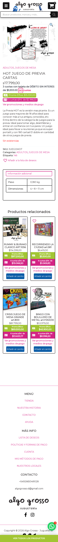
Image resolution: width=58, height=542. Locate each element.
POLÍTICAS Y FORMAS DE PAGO (29, 444)
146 (15, 155)
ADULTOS (8, 67)
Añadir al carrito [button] (15, 276)
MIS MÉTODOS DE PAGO (29, 458)
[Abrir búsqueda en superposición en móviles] (29, 14)
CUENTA (29, 451)
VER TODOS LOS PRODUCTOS (29, 538)
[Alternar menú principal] (6, 5)
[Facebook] (26, 515)
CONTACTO (29, 415)
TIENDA (29, 400)
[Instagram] (32, 515)
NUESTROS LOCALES (29, 466)
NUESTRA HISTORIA (29, 407)
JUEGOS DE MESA (25, 67)
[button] (29, 159)
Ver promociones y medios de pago (23, 104)
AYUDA (29, 422)
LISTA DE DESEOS (29, 437)
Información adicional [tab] (20, 173)
